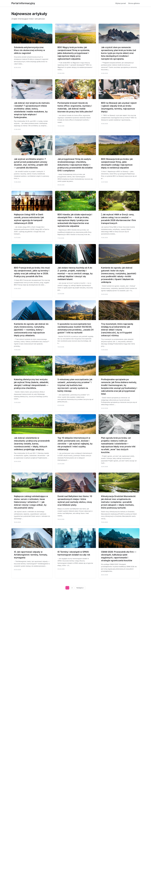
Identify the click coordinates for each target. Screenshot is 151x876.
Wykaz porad (120, 3)
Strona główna (134, 3)
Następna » (80, 588)
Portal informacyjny (23, 3)
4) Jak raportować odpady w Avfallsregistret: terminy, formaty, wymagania (31, 555)
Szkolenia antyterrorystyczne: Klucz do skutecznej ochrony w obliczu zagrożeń (29, 50)
